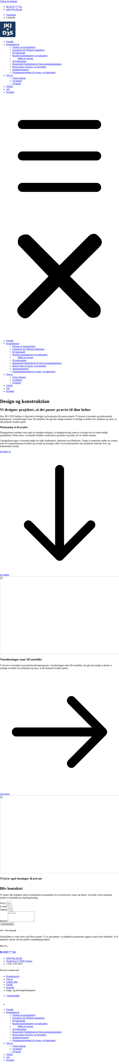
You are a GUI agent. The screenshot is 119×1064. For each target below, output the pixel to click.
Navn (3, 903)
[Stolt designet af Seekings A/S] (10, 1004)
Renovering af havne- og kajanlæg (29, 66)
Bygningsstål (18, 52)
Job (8, 89)
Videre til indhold (8, 1)
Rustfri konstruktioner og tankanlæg (30, 55)
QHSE (9, 86)
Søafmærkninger (20, 69)
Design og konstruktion (23, 47)
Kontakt (10, 92)
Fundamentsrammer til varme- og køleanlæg (33, 72)
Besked (4, 921)
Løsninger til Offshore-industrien (28, 50)
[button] (59, 216)
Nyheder (16, 83)
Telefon (4, 909)
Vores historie (19, 78)
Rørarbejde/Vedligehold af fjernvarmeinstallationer (37, 64)
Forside (9, 41)
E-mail (3, 906)
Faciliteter (17, 81)
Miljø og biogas (25, 58)
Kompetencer (12, 44)
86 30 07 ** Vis (8, 952)
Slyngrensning (19, 61)
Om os (9, 75)
